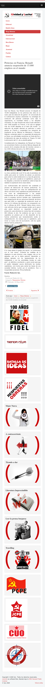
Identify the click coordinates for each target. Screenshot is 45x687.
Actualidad (9, 35)
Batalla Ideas (10, 28)
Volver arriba (39, 683)
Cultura (8, 56)
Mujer (8, 46)
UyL (3, 5)
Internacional (10, 39)
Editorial (9, 24)
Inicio (8, 21)
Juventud (9, 49)
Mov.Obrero (10, 42)
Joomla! (4, 679)
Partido (8, 53)
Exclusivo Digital (12, 286)
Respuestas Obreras (18, 280)
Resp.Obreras (10, 31)
